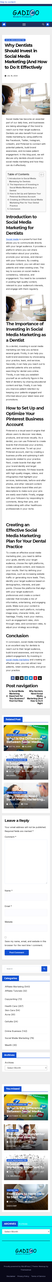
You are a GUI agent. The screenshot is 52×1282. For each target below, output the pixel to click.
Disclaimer (11, 1276)
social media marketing (17, 659)
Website (9, 922)
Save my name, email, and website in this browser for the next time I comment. (25, 943)
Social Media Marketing (15, 40)
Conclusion (14, 209)
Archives (9, 1062)
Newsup (42, 1266)
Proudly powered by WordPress (17, 1266)
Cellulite (9, 1021)
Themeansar (26, 1270)
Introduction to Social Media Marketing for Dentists (22, 180)
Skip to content (7, 2)
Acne (7, 1014)
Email (8, 906)
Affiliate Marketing (14, 986)
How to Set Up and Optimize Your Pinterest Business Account (25, 195)
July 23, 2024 (16, 1202)
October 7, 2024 (17, 1142)
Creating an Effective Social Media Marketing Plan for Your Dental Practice (26, 203)
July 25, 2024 (16, 1172)
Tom (25, 804)
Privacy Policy (23, 1276)
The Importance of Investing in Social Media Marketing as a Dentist (24, 187)
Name (9, 890)
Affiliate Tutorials (13, 991)
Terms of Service (38, 1276)
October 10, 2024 (18, 1116)
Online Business (13, 1031)
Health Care (11, 1006)
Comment (10, 836)
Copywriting (11, 999)
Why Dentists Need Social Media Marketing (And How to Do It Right (35, 697)
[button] (43, 24)
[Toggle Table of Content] (40, 174)
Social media (12, 239)
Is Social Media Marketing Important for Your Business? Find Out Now (17, 696)
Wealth (8, 1045)
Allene (28, 747)
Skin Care (10, 1010)
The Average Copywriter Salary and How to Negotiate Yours (26, 1137)
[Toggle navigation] (24, 24)
